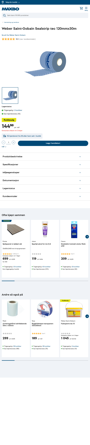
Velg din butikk (11, 2)
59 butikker (17, 346)
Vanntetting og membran (11, 22)
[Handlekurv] (81, 8)
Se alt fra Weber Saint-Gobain (13, 35)
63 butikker (46, 267)
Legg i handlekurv (53, 143)
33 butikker (17, 267)
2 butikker (18, 110)
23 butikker (76, 267)
